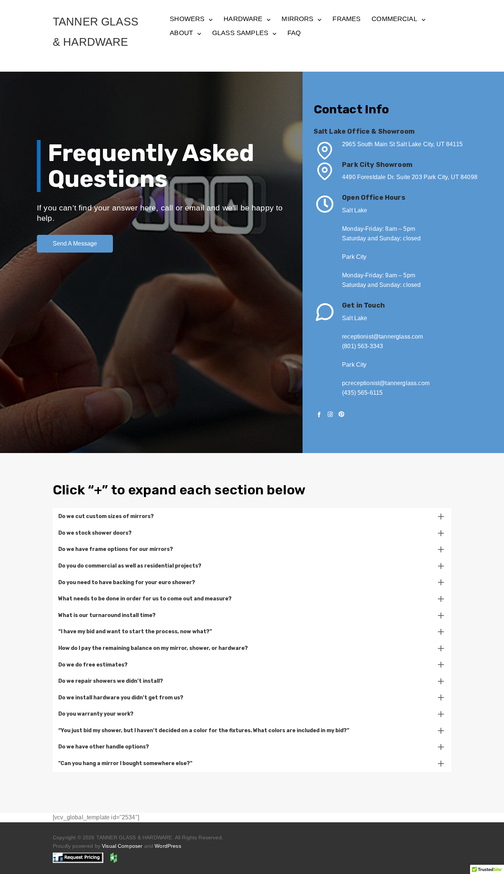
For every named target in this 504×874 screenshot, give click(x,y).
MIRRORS (297, 19)
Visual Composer (122, 846)
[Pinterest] (341, 414)
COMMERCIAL (394, 19)
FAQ (294, 33)
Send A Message (75, 243)
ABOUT (181, 33)
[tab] (252, 516)
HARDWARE (243, 19)
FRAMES (346, 19)
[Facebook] (319, 414)
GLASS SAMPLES (240, 33)
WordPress (168, 846)
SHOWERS (187, 19)
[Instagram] (330, 414)
